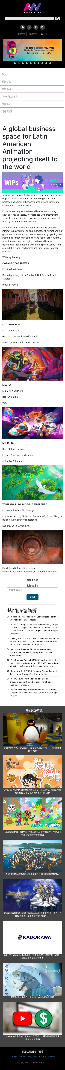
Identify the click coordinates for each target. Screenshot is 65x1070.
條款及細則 (32, 1056)
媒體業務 (7, 103)
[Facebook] (42, 27)
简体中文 (33, 34)
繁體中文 (21, 34)
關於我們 (22, 1056)
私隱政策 (42, 1056)
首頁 (4, 74)
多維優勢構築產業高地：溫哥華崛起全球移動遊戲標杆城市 (32, 874)
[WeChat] (22, 27)
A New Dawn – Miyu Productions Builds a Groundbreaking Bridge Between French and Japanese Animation (30, 682)
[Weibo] (29, 27)
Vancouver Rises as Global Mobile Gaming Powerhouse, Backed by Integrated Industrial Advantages (30, 652)
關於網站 (7, 81)
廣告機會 (52, 1056)
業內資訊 (7, 89)
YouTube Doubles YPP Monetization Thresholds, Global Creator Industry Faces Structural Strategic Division (33, 693)
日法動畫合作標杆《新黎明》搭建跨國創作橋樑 (32, 997)
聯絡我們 (7, 111)
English (44, 34)
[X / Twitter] (35, 27)
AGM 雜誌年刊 (10, 96)
